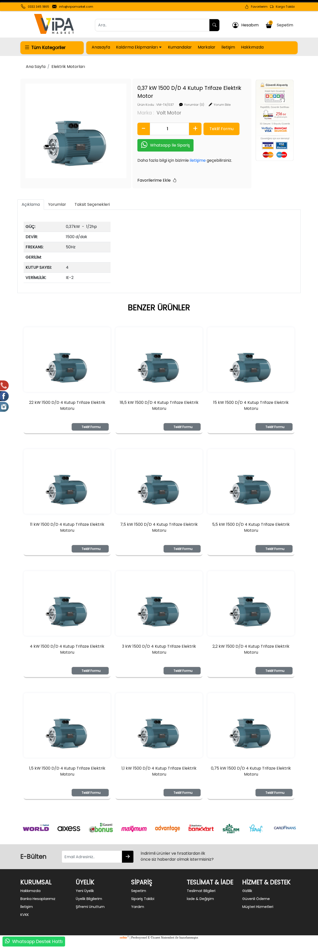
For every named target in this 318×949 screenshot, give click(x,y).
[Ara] (214, 25)
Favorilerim (258, 6)
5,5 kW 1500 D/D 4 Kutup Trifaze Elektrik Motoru (251, 527)
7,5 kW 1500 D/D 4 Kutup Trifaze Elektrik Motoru (159, 527)
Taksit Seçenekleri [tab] (92, 204)
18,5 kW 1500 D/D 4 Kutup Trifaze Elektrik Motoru (159, 405)
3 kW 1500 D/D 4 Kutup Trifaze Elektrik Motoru (159, 649)
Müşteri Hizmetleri (257, 906)
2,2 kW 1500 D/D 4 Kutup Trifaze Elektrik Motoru (250, 649)
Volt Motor (169, 112)
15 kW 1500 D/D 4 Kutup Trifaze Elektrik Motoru (251, 405)
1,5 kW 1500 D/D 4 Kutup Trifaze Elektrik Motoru (67, 771)
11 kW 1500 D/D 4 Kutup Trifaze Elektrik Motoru (67, 527)
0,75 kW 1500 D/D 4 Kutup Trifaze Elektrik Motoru (251, 771)
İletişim (228, 47)
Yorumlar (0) (194, 105)
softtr (124, 937)
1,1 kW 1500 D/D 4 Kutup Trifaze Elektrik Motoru (159, 771)
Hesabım (248, 25)
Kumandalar (180, 47)
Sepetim (282, 24)
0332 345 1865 (38, 6)
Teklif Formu (91, 427)
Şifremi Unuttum (90, 906)
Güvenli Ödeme (256, 898)
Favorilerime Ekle (155, 180)
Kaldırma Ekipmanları (137, 47)
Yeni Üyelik (85, 890)
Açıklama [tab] (31, 204)
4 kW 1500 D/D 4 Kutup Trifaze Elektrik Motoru (67, 649)
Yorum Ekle (222, 105)
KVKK (24, 914)
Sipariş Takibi (142, 898)
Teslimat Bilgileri (201, 890)
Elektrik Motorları (68, 66)
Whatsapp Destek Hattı (37, 942)
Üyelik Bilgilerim (89, 898)
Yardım (137, 906)
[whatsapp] (7, 942)
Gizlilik (247, 890)
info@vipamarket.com (76, 6)
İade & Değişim (200, 898)
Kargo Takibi (284, 6)
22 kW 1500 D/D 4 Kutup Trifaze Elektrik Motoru (67, 405)
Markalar (206, 47)
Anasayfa (101, 47)
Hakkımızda (252, 47)
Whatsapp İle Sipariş (170, 145)
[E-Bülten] (128, 856)
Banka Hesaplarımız (37, 898)
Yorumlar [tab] (57, 204)
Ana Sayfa (35, 66)
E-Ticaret (154, 937)
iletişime (198, 160)
